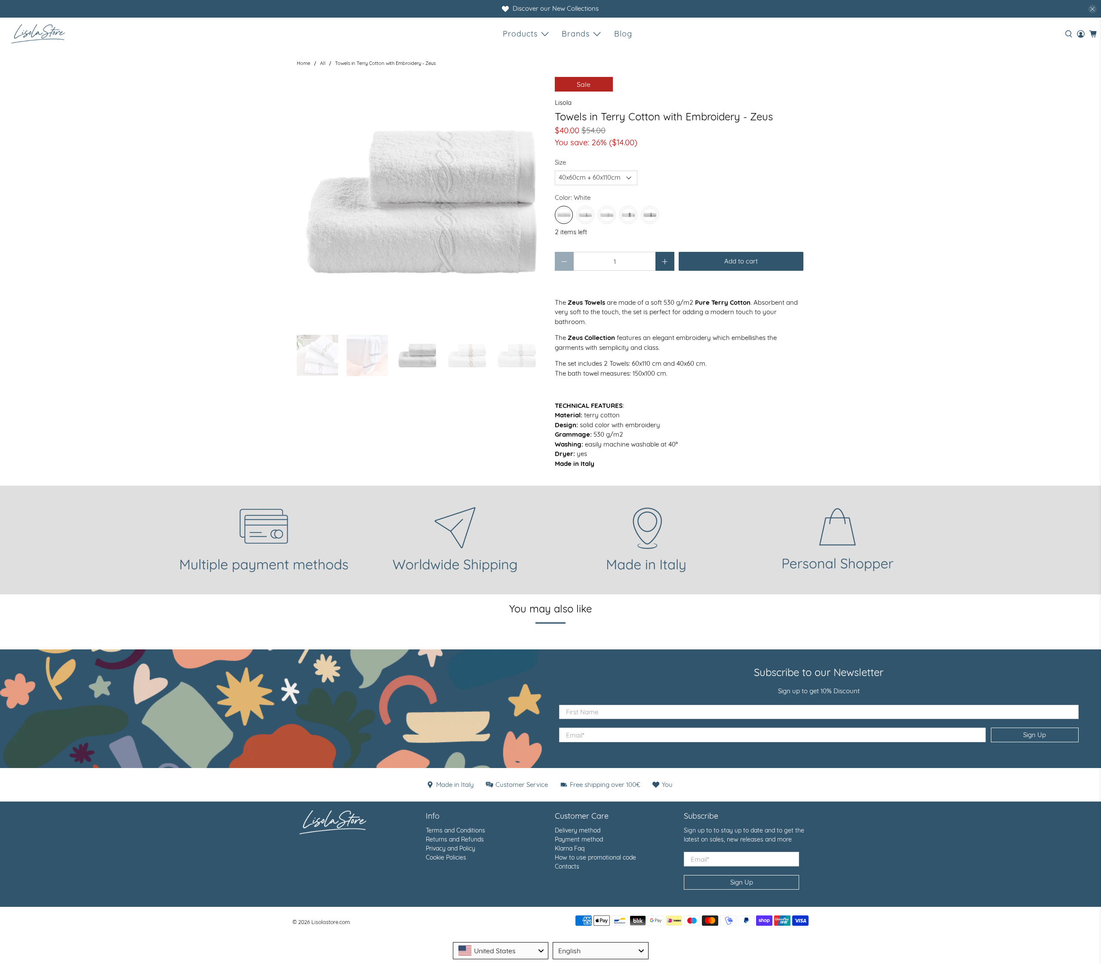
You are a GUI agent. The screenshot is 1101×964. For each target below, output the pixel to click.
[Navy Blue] (628, 215)
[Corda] (585, 215)
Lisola (563, 102)
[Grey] (650, 215)
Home (303, 63)
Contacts (567, 866)
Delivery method (577, 830)
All (323, 63)
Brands (576, 34)
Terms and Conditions (455, 830)
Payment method (579, 839)
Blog (623, 34)
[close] (1092, 9)
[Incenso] (607, 215)
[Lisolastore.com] (38, 33)
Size (560, 162)
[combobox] (501, 950)
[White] (564, 215)
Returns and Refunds (455, 839)
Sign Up (1034, 735)
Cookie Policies (446, 857)
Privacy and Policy (450, 848)
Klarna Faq (569, 848)
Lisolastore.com (330, 921)
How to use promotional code (595, 857)
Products (520, 34)
